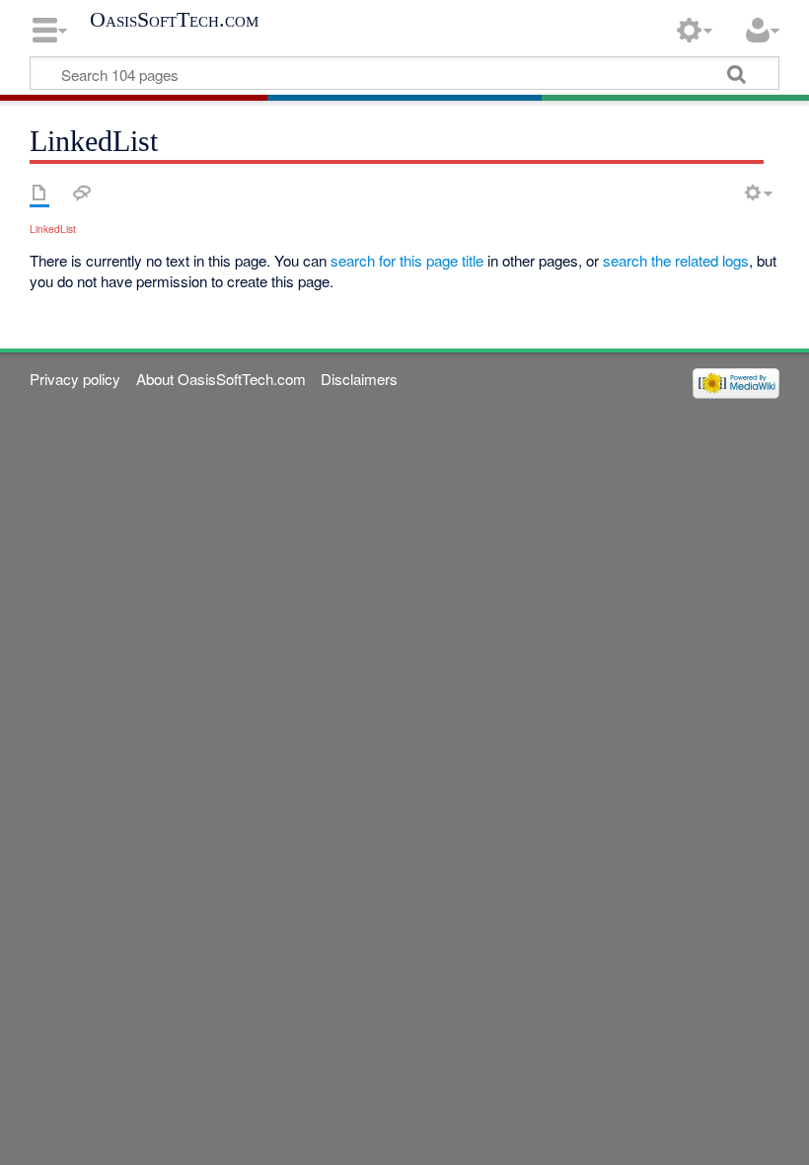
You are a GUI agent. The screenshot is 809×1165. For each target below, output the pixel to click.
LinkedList (53, 228)
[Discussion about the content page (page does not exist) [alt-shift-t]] (82, 192)
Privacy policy (75, 378)
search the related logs (676, 260)
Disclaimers (359, 378)
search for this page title (407, 260)
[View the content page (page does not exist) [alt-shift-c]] (39, 192)
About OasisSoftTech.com (221, 378)
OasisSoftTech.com (174, 20)
